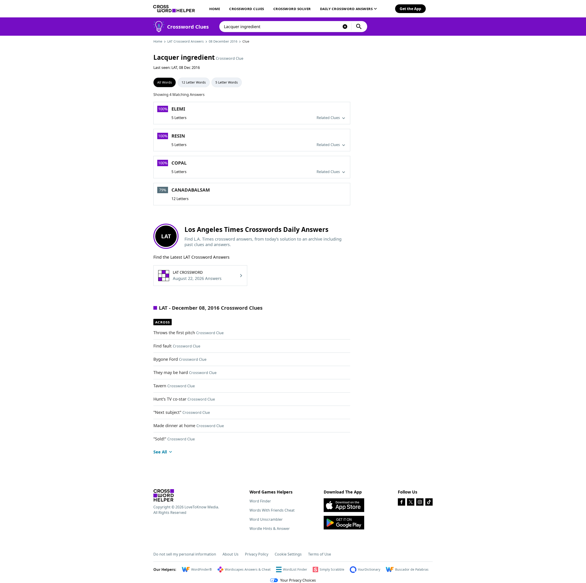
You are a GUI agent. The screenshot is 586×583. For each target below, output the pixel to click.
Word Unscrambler (266, 519)
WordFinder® (201, 569)
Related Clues (329, 117)
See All (160, 452)
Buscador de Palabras (412, 569)
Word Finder (260, 501)
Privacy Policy (256, 554)
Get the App (410, 8)
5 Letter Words (226, 82)
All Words (164, 82)
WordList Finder (295, 569)
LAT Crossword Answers (185, 41)
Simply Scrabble (332, 569)
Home (214, 8)
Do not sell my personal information (184, 554)
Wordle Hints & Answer (270, 528)
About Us (230, 554)
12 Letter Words (194, 82)
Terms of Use (319, 554)
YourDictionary (369, 569)
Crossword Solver (292, 8)
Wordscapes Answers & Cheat (248, 569)
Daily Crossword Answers (346, 8)
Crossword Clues (246, 8)
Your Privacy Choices (298, 580)
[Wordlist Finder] (163, 495)
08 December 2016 (223, 41)
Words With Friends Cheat (272, 510)
